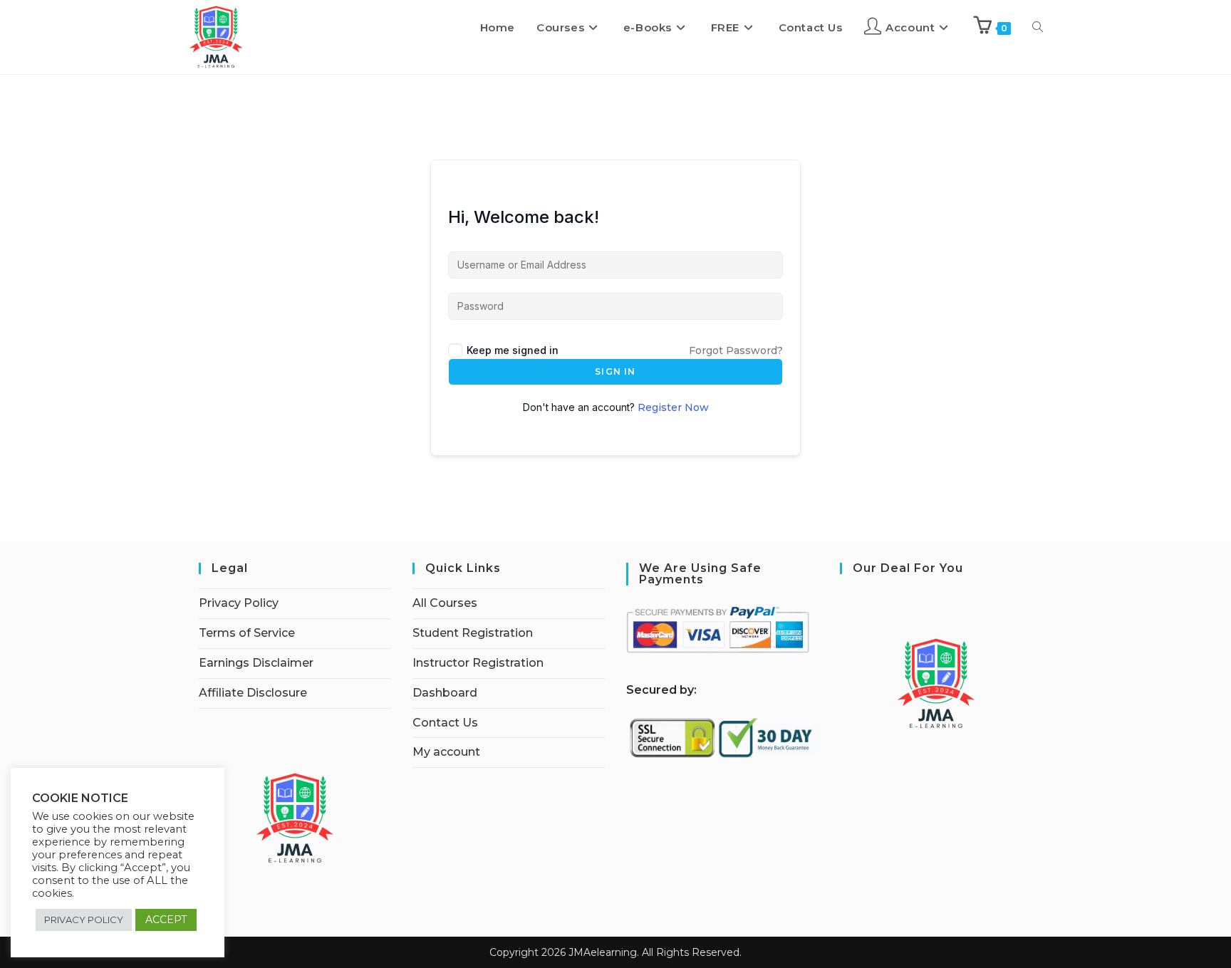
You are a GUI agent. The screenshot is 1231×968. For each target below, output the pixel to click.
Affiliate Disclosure (253, 692)
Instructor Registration (478, 663)
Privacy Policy (239, 603)
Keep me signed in (513, 350)
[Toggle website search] (1038, 27)
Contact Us (445, 722)
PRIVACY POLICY (83, 919)
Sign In (615, 371)
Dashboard (444, 692)
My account (446, 752)
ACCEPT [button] (166, 919)
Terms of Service (247, 633)
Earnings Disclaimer (256, 663)
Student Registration (472, 633)
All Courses (444, 603)
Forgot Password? (736, 350)
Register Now (673, 407)
